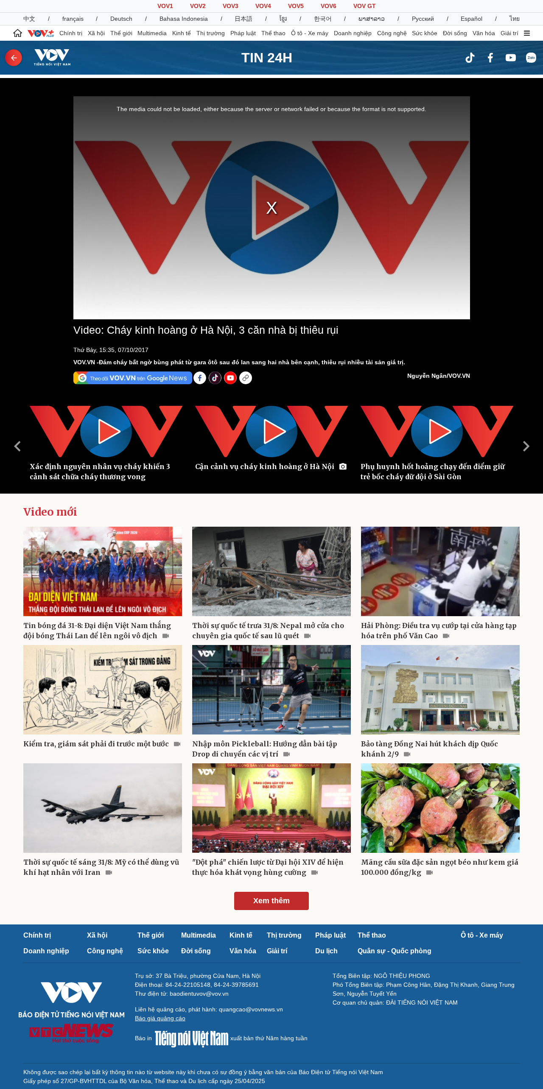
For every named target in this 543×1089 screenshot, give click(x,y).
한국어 (323, 18)
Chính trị (70, 33)
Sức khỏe (424, 33)
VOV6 (328, 6)
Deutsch (121, 18)
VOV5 (296, 6)
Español (471, 18)
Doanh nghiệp (353, 33)
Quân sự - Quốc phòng (394, 951)
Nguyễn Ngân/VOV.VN (438, 375)
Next (526, 446)
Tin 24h (266, 57)
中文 (29, 18)
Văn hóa (484, 33)
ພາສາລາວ (371, 18)
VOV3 (230, 6)
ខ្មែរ (283, 18)
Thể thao (273, 33)
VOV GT (364, 6)
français (73, 18)
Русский (423, 18)
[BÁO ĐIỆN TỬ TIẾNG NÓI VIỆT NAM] (47, 57)
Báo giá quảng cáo (160, 1018)
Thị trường (210, 33)
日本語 (243, 18)
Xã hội (96, 33)
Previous (17, 446)
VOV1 (165, 6)
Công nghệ (392, 33)
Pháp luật (243, 33)
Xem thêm (271, 900)
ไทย (514, 18)
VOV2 (198, 6)
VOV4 (263, 6)
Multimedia (152, 33)
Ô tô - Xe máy (309, 33)
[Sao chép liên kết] (245, 377)
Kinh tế (181, 33)
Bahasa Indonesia (184, 18)
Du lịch (326, 951)
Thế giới (121, 33)
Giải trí (509, 33)
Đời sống (455, 33)
